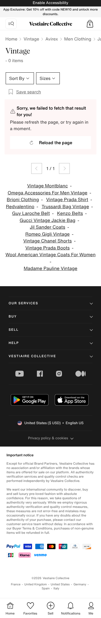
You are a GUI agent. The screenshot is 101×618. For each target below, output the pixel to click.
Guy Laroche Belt (31, 213)
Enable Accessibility (50, 3)
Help (14, 343)
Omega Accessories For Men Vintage (47, 193)
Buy (13, 316)
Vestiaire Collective (32, 356)
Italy (56, 588)
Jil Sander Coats (47, 227)
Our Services (23, 303)
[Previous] (36, 168)
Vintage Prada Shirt (67, 199)
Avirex (51, 39)
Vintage (31, 39)
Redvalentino (20, 206)
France (16, 584)
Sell (14, 329)
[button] (90, 24)
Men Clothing (77, 39)
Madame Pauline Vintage (50, 268)
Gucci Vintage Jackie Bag (47, 220)
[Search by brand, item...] (11, 24)
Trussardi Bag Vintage (65, 206)
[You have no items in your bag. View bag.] (90, 24)
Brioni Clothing (23, 199)
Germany (80, 584)
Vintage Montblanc (47, 186)
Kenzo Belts (70, 213)
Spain (46, 588)
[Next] (64, 168)
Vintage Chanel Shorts (47, 241)
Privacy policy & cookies (48, 438)
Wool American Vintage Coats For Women (50, 254)
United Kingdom (35, 584)
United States (60, 584)
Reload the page (55, 142)
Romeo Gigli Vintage (47, 234)
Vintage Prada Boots (47, 248)
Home (11, 39)
